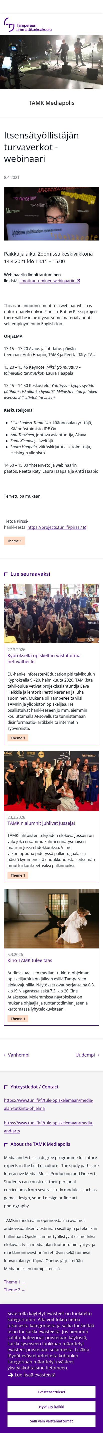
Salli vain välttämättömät (51, 1421)
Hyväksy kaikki (51, 1406)
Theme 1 (14, 541)
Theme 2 (12, 1290)
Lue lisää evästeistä (35, 1375)
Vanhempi (18, 1055)
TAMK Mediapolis (51, 102)
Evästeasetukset (52, 1392)
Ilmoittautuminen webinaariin (48, 280)
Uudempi (87, 1055)
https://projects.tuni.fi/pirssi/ (55, 527)
